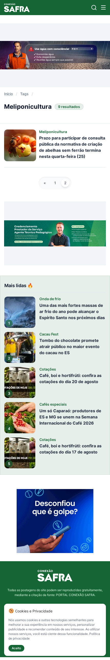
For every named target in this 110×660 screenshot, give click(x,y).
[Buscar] (94, 7)
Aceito (16, 648)
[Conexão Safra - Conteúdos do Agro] (17, 7)
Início (8, 94)
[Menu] (103, 7)
